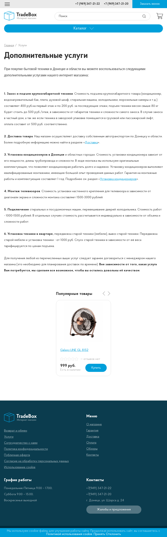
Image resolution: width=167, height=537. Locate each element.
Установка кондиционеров (118, 179)
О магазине (94, 424)
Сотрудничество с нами (20, 443)
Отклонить (113, 534)
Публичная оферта (17, 455)
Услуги (8, 436)
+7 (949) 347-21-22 (87, 3)
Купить (96, 367)
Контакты (92, 455)
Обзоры (92, 448)
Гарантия (92, 430)
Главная (9, 45)
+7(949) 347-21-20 (98, 494)
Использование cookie (19, 467)
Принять (99, 534)
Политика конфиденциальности (26, 449)
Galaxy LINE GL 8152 (74, 350)
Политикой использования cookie (69, 534)
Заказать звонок (150, 3)
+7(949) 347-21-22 (98, 488)
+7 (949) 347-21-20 (116, 3)
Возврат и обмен (15, 430)
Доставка (91, 142)
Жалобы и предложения (114, 509)
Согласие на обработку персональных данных (36, 461)
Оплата (91, 442)
